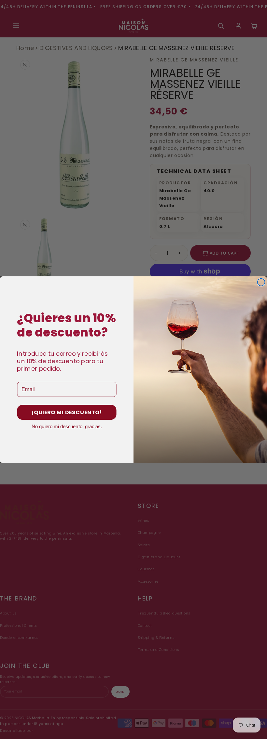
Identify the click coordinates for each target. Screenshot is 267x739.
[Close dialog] (261, 282)
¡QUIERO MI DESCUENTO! (67, 412)
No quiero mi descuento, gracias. (67, 426)
